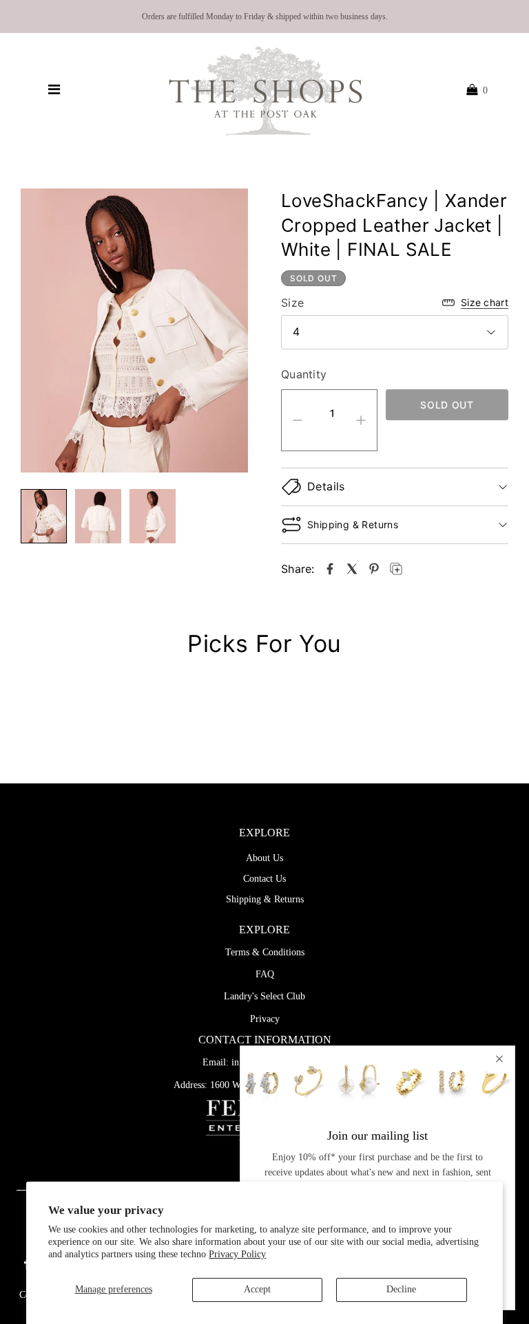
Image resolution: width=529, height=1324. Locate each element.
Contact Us (264, 878)
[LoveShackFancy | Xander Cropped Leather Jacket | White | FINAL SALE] (330, 569)
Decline (401, 1289)
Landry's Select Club (264, 996)
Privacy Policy (237, 1254)
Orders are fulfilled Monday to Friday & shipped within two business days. (265, 16)
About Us (264, 858)
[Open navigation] (53, 90)
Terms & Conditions (264, 952)
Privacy (265, 1019)
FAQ (265, 974)
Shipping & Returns (265, 899)
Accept (257, 1289)
